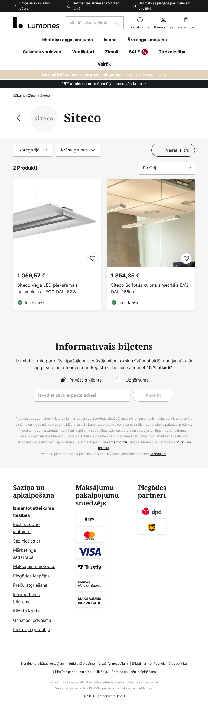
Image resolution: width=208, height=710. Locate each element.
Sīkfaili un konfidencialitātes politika (159, 663)
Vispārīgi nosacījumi (113, 663)
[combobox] (94, 23)
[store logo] (36, 22)
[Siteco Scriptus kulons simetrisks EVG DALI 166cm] (151, 244)
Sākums (19, 95)
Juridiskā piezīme (81, 663)
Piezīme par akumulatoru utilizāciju (81, 671)
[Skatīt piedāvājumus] (104, 79)
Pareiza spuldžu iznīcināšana (134, 671)
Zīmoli (32, 95)
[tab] (32, 150)
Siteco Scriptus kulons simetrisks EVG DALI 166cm (150, 288)
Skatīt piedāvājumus (142, 74)
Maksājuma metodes (34, 566)
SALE (134, 51)
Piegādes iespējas (31, 576)
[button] (92, 258)
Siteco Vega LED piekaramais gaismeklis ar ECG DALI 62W (47, 288)
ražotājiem (158, 453)
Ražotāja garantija (31, 629)
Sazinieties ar (26, 541)
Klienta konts (26, 611)
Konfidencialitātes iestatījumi (43, 663)
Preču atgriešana (30, 585)
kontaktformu (117, 442)
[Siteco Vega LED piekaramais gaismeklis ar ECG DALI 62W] (57, 244)
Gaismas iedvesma (32, 620)
